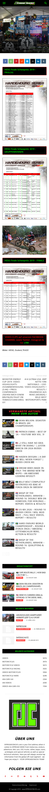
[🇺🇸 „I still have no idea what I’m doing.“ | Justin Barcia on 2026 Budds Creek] (8, 446)
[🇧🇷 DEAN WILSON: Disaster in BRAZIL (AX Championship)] (8, 423)
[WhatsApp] (10, 61)
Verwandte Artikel (25, 411)
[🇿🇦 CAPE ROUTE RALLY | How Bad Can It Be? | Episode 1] (8, 575)
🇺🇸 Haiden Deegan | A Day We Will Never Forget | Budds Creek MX (30, 459)
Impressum (21, 626)
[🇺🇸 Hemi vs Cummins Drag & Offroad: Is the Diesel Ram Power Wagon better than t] (8, 598)
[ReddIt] (21, 61)
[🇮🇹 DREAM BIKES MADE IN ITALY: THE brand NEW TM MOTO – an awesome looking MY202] (8, 471)
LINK (26, 342)
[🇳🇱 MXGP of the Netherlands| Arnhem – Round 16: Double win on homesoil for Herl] (8, 496)
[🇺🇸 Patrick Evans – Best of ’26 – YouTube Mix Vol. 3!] (8, 434)
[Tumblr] (43, 61)
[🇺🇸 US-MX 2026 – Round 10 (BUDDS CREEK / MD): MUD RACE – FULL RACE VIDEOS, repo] (8, 512)
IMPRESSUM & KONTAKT (23, 629)
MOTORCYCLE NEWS (6, 425)
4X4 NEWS (19, 577)
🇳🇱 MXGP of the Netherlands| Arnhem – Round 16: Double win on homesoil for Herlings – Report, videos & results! (30, 498)
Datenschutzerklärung (19, 785)
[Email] (32, 61)
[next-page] (7, 554)
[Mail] (24, 776)
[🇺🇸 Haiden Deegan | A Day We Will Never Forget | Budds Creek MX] (8, 460)
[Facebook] (5, 61)
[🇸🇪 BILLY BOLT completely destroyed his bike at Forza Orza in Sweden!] (8, 485)
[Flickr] (11, 776)
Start (2, 9)
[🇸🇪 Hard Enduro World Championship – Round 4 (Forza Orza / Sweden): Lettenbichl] (8, 526)
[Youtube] (43, 776)
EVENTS (9, 9)
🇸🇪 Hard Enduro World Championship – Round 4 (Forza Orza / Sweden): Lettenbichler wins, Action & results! (30, 528)
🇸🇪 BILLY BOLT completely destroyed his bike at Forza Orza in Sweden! (30, 484)
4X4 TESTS (19, 620)
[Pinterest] (16, 61)
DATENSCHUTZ (22, 637)
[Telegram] (27, 61)
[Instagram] (18, 776)
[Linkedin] (38, 61)
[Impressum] (8, 629)
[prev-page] (3, 554)
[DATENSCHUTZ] (8, 640)
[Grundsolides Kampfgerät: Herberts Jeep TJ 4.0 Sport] (8, 618)
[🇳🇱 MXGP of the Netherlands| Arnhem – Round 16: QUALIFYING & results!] (8, 543)
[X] (37, 776)
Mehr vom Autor (24, 413)
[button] (4, 3)
